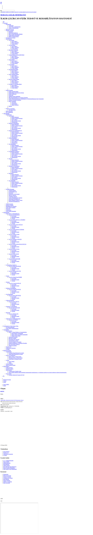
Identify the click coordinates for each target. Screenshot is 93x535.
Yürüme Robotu (12, 190)
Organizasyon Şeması (10, 37)
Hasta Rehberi (9, 331)
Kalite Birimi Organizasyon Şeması (16, 92)
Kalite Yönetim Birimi (13, 91)
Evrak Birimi (11, 64)
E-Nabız (8, 349)
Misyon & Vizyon (10, 29)
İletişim (10, 106)
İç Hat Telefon (14, 43)
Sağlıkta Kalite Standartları (14, 96)
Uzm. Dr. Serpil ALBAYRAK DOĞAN (17, 244)
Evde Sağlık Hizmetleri (11, 211)
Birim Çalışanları (15, 42)
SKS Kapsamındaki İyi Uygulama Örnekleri (18, 97)
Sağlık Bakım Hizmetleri (14, 35)
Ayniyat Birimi (12, 45)
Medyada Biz (9, 370)
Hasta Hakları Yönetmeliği (17, 333)
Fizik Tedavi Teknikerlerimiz (12, 328)
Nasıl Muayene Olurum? (14, 339)
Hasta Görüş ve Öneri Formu (15, 356)
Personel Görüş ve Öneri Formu (15, 357)
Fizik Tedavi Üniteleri (10, 207)
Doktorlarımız (14, 122)
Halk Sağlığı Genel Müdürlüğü (10, 469)
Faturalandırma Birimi (13, 69)
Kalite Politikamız (12, 94)
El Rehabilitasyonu (13, 191)
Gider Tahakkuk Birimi (14, 74)
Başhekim (11, 31)
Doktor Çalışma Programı (16, 118)
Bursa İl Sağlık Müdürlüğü (9, 467)
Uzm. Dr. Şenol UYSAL (14, 249)
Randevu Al (8, 346)
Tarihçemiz (11, 25)
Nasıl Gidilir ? (14, 41)
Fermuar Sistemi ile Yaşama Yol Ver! (16, 375)
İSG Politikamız (9, 112)
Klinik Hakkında (15, 117)
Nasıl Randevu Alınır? (13, 340)
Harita (10, 362)
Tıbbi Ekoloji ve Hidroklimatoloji (13, 318)
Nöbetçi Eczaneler (13, 345)
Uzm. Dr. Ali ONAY (13, 320)
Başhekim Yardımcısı (13, 32)
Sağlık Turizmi (6, 465)
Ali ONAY (13, 102)
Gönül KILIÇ (14, 103)
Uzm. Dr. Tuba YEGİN (14, 254)
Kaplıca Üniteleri (9, 205)
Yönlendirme (6, 329)
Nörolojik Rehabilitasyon (14, 201)
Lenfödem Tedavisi (13, 196)
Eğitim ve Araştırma (10, 108)
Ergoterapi (11, 192)
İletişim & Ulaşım (7, 350)
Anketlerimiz (9, 351)
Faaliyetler (11, 95)
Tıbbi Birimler (6, 113)
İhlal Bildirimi (6, 464)
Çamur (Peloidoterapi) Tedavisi (15, 197)
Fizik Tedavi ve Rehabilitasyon (12, 213)
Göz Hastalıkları (12, 144)
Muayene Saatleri (12, 338)
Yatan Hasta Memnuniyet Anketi (16, 354)
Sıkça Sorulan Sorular (16, 120)
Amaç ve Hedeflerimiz (13, 28)
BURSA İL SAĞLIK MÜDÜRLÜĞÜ (13, 15)
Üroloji (7, 276)
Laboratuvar (8, 210)
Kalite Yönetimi (9, 90)
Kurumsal (5, 23)
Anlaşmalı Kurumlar (13, 337)
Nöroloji (10, 158)
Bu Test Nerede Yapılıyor (14, 344)
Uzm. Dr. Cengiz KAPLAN (15, 283)
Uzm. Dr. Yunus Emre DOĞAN (16, 224)
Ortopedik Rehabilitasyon (14, 199)
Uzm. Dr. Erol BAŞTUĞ (14, 214)
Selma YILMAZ (15, 105)
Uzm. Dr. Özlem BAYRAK (15, 289)
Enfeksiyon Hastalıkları (14, 123)
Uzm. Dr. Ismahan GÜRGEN (15, 239)
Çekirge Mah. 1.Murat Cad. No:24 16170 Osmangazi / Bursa (12, 400)
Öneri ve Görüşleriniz (10, 355)
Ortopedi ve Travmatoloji (14, 166)
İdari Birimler (9, 39)
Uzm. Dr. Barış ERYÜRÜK (15, 295)
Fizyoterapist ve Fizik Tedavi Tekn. (10, 326)
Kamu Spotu (8, 373)
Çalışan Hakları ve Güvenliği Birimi (16, 54)
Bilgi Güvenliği (9, 111)
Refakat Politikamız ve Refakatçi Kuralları (18, 343)
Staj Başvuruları (12, 109)
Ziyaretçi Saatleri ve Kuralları (15, 342)
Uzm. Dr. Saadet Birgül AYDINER (16, 229)
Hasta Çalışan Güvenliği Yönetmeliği (19, 334)
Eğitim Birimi (12, 59)
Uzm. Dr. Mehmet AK (13, 313)
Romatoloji (11, 173)
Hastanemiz (8, 24)
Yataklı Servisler (9, 203)
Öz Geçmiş (13, 216)
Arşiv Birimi (11, 40)
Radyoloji (8, 208)
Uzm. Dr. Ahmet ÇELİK (14, 234)
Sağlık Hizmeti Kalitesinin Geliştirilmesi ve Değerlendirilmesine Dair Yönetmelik (26, 98)
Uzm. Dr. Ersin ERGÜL (14, 301)
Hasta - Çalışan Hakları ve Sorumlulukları (18, 332)
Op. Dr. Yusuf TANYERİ (14, 307)
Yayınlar (13, 218)
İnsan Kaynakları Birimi (14, 79)
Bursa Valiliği (6, 461)
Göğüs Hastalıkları (13, 138)
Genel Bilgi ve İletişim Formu (15, 359)
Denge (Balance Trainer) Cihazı (15, 200)
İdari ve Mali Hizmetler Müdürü (15, 34)
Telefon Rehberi (9, 364)
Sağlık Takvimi (9, 367)
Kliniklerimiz (9, 114)
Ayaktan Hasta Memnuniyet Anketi (16, 353)
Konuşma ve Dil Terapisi (14, 194)
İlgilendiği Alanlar (15, 217)
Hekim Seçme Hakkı (15, 335)
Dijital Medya (6, 366)
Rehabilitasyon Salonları (11, 206)
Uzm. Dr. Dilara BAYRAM (15, 266)
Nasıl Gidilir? (12, 361)
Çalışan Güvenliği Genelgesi (15, 100)
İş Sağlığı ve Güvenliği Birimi (15, 84)
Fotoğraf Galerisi (9, 368)
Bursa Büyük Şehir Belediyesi (9, 466)
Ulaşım (7, 360)
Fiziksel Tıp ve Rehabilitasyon (15, 130)
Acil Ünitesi (11, 116)
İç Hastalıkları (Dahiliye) (14, 151)
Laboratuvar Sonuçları (11, 348)
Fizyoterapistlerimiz (10, 327)
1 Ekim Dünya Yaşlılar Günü (15, 371)
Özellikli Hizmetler (10, 189)
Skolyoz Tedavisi (12, 195)
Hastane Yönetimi (10, 30)
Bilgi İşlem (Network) (13, 50)
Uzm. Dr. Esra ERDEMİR (14, 258)
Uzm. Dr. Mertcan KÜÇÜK (15, 271)
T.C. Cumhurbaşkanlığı (8, 460)
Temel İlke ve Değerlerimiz (14, 26)
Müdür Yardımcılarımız (14, 36)
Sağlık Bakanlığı (6, 463)
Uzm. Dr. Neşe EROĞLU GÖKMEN (17, 219)
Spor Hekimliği (12, 180)
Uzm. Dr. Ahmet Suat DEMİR (15, 277)
